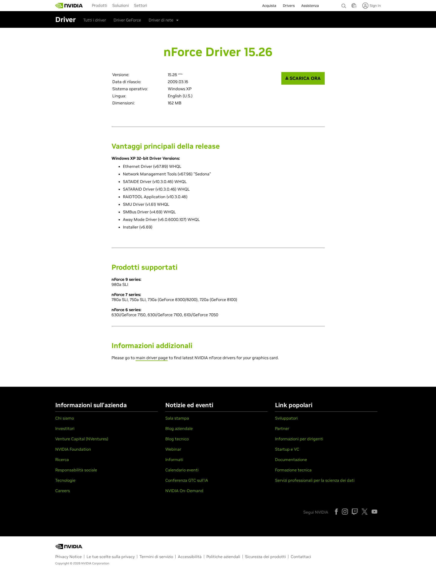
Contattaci (301, 556)
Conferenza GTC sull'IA (186, 480)
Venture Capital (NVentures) (81, 438)
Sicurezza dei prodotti (265, 556)
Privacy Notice (68, 556)
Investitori (64, 428)
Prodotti (99, 5)
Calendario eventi (182, 469)
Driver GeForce (127, 19)
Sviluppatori (286, 418)
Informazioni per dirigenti (299, 438)
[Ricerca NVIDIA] (344, 4)
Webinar (173, 449)
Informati (174, 459)
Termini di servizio (156, 556)
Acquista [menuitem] (269, 5)
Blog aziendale (179, 428)
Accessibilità (190, 556)
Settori (140, 5)
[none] (344, 3)
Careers (62, 490)
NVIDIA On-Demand (184, 490)
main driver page (152, 357)
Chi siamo (64, 418)
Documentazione (291, 459)
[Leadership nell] (69, 5)
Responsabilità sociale (76, 469)
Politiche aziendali (223, 556)
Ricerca (62, 459)
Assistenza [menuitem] (310, 5)
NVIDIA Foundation (73, 449)
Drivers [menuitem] (289, 5)
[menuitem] (99, 5)
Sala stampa (177, 418)
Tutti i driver (94, 19)
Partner (282, 428)
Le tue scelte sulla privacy (111, 556)
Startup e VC (287, 449)
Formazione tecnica (293, 469)
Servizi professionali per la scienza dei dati (315, 480)
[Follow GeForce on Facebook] (336, 512)
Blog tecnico (177, 438)
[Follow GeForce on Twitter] (365, 512)
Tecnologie (65, 480)
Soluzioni (120, 5)
